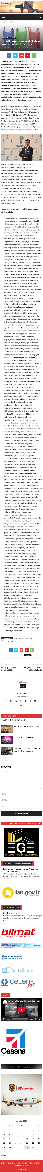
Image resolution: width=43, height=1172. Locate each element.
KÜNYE (25, 1165)
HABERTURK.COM (11, 908)
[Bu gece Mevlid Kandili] (7, 740)
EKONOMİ (5, 38)
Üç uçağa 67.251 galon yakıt (8, 668)
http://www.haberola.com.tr (21, 696)
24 (4, 1147)
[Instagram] (12, 701)
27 (21, 1147)
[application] (21, 1009)
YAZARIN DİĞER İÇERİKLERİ (14, 720)
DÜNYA (3, 1163)
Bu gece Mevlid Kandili (23, 737)
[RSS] (26, 701)
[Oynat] (4, 1019)
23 (39, 1143)
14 (27, 1139)
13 (21, 1139)
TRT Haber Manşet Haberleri (17, 863)
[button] (40, 17)
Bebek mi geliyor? (11, 913)
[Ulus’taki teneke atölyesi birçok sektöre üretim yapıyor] (7, 751)
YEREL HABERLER (34, 1163)
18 (10, 1143)
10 (4, 1139)
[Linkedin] (17, 701)
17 (4, 1143)
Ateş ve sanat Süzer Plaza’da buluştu (33, 668)
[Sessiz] (35, 1019)
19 (15, 1143)
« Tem (3, 1155)
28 (27, 1147)
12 (15, 1139)
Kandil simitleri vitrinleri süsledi (27, 726)
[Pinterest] (21, 701)
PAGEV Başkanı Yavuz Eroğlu (23, 638)
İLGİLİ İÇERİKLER (9, 716)
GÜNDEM (12, 38)
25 (10, 1147)
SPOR (18, 1163)
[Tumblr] (31, 701)
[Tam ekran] (39, 1019)
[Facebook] (7, 701)
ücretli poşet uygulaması (10, 641)
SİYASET (24, 1163)
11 (10, 1139)
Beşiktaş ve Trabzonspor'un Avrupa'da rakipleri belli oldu (20, 870)
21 (27, 1143)
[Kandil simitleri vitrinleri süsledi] (7, 729)
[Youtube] (21, 705)
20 (21, 1143)
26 (15, 1147)
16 (39, 1139)
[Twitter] (36, 701)
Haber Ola (6, 48)
